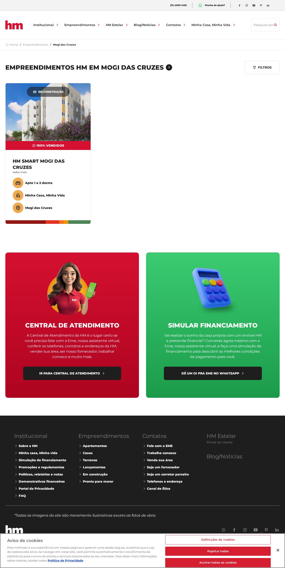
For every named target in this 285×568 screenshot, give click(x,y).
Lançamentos (94, 467)
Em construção (95, 474)
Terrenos (90, 460)
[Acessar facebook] (239, 5)
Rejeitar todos (218, 551)
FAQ (22, 496)
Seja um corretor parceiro (168, 474)
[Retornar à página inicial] (14, 24)
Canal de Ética (158, 489)
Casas (88, 453)
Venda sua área (160, 460)
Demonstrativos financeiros (42, 481)
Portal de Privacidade (36, 489)
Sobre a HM (28, 446)
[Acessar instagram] (246, 5)
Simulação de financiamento (42, 460)
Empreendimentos (35, 44)
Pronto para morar (98, 481)
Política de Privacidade (65, 560)
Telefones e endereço (164, 481)
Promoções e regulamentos (41, 467)
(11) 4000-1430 (178, 5)
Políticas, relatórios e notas (41, 474)
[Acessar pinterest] (261, 5)
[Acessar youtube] (253, 5)
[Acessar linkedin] (268, 5)
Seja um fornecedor (163, 467)
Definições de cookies (218, 539)
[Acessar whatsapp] (200, 5)
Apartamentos (95, 446)
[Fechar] (278, 550)
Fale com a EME (160, 446)
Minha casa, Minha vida (38, 453)
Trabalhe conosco (161, 453)
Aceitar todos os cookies (218, 562)
